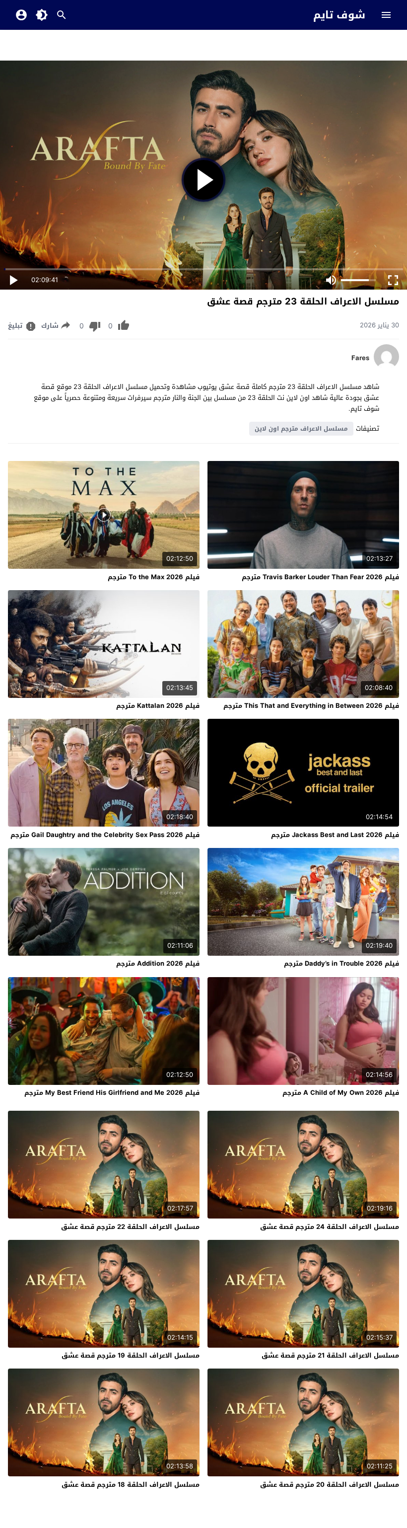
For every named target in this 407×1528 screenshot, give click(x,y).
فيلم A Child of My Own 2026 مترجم (340, 1092)
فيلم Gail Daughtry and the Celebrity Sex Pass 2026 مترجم (105, 835)
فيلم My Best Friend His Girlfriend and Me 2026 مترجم (112, 1092)
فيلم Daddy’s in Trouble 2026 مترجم (341, 963)
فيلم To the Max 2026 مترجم (154, 577)
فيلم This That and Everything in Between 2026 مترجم (311, 705)
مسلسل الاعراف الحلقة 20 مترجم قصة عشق (329, 1484)
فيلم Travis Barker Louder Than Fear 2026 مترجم (320, 577)
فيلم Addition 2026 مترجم (158, 963)
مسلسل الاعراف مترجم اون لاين (301, 428)
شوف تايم (339, 15)
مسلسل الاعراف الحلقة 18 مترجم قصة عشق (131, 1484)
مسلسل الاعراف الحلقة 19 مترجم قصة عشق (131, 1355)
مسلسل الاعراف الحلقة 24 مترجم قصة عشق (329, 1227)
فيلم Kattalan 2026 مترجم (158, 705)
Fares (360, 358)
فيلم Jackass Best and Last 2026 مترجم (335, 835)
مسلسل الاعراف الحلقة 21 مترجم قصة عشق (330, 1355)
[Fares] (386, 367)
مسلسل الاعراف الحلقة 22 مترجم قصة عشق (130, 1227)
